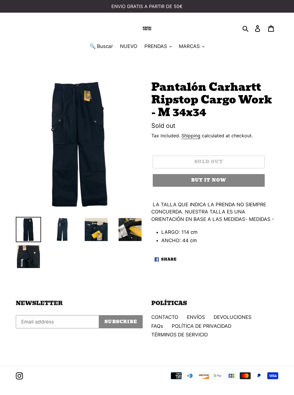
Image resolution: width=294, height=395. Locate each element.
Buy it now (209, 180)
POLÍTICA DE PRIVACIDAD (201, 326)
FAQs (157, 326)
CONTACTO (164, 317)
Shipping (190, 135)
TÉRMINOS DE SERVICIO (179, 335)
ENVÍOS (196, 317)
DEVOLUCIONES (233, 317)
